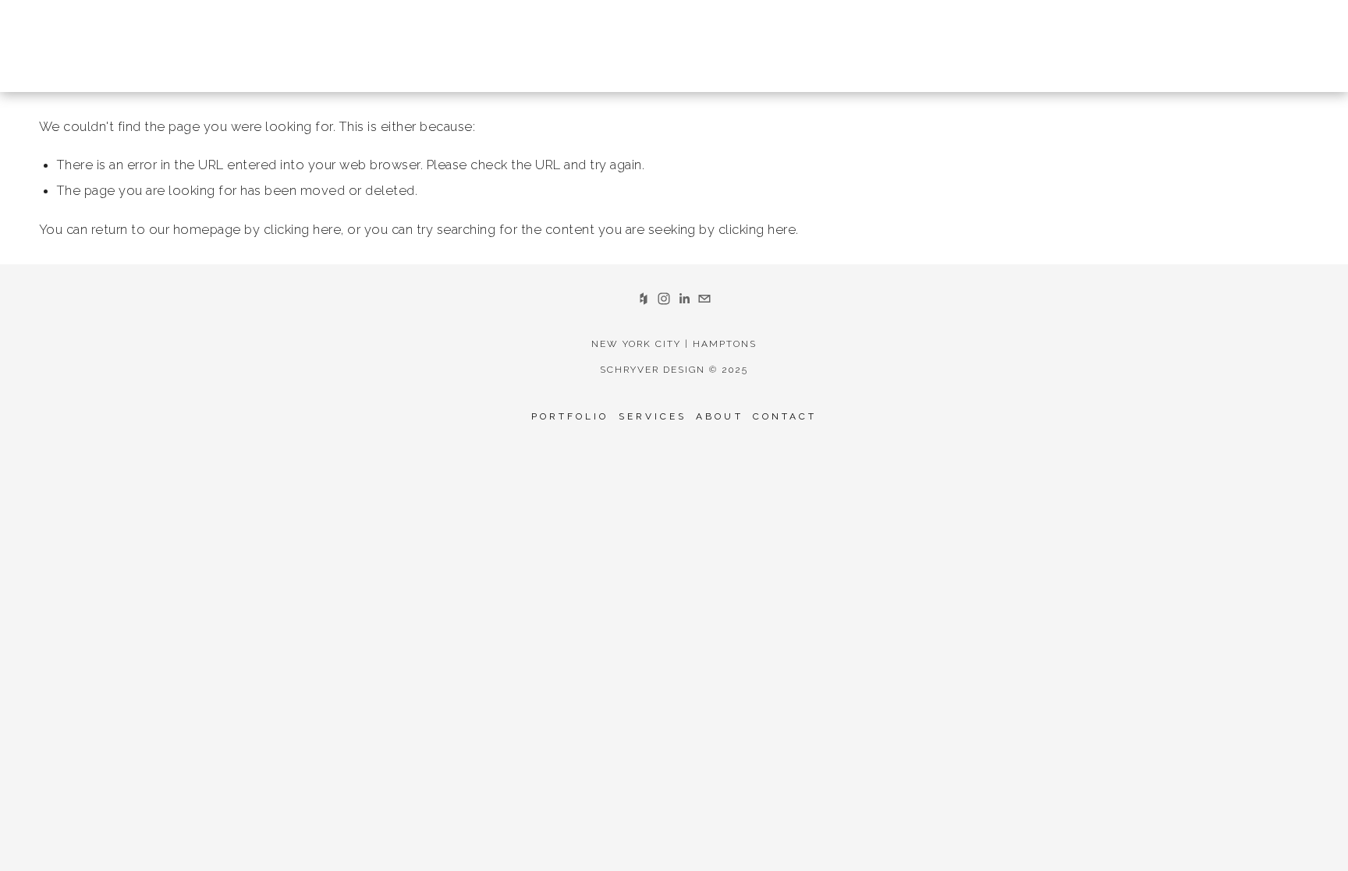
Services (653, 416)
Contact (785, 416)
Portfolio (570, 416)
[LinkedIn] (684, 298)
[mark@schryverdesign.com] (704, 298)
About (719, 416)
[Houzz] (643, 298)
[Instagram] (664, 298)
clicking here (302, 229)
